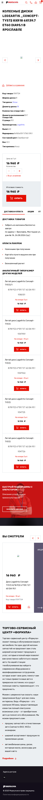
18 (18, 107)
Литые (14, 102)
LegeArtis (21, 125)
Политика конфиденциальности (16, 795)
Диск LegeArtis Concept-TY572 (18, 585)
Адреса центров (9, 772)
